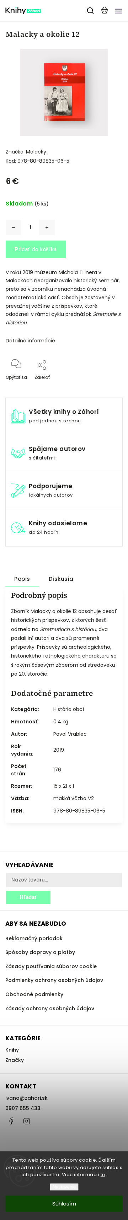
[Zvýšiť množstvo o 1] (47, 227)
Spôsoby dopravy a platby (40, 952)
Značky (14, 1060)
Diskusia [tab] (61, 579)
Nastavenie (64, 1187)
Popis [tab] (22, 579)
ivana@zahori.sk (26, 1098)
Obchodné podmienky (34, 994)
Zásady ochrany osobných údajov (49, 1008)
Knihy (12, 1049)
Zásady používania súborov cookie (51, 966)
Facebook (10, 1121)
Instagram (26, 1121)
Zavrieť (104, 387)
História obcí (68, 709)
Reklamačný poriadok (34, 938)
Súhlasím (64, 1203)
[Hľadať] (90, 11)
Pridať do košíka (36, 249)
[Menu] (118, 11)
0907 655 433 (23, 1108)
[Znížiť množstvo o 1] (13, 227)
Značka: (26, 151)
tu (103, 1174)
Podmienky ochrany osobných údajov (54, 980)
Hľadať (28, 897)
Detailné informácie (30, 340)
